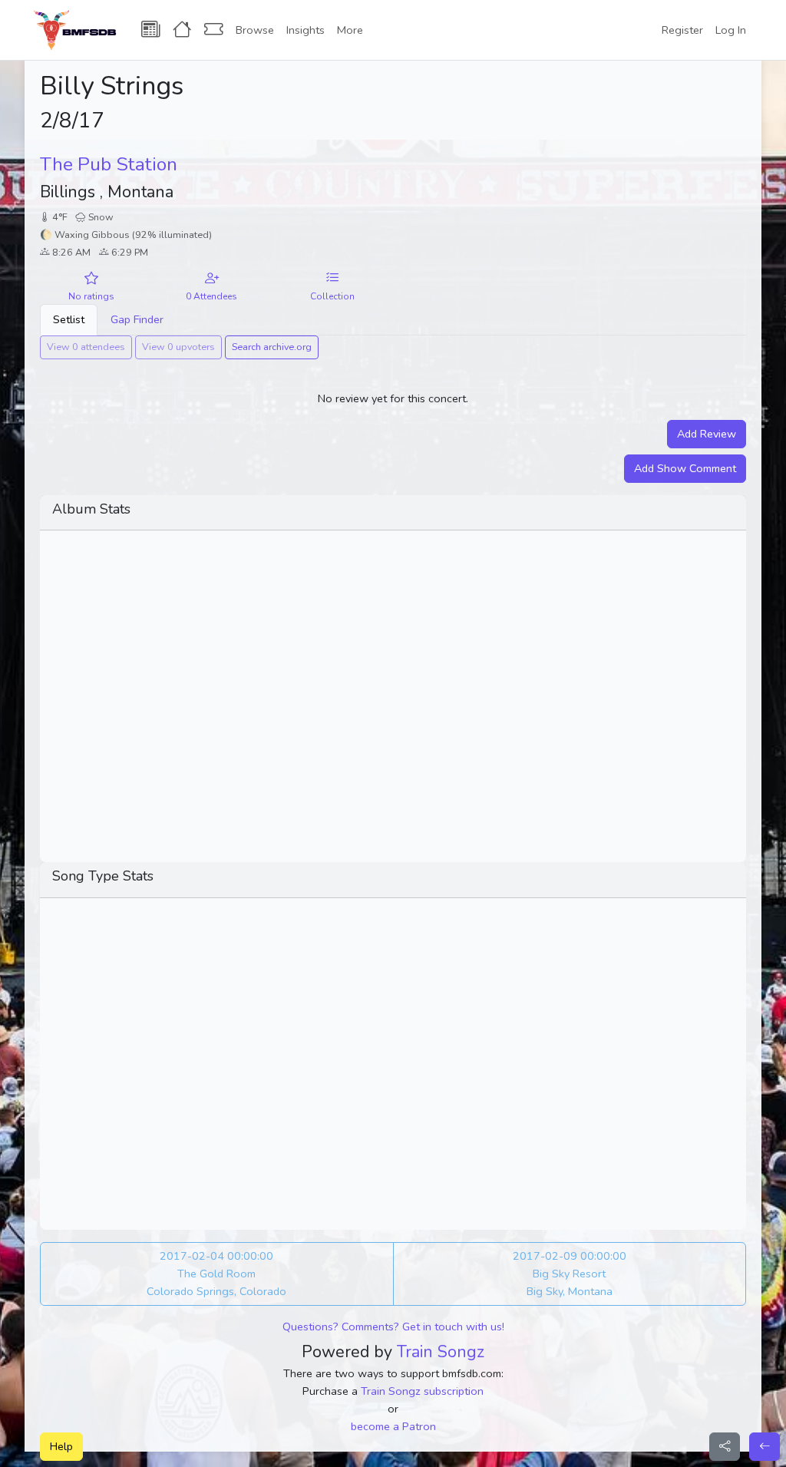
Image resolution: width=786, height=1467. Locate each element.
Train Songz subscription (422, 1391)
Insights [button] (305, 30)
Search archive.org (272, 346)
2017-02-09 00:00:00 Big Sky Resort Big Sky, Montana (569, 1273)
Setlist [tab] (68, 319)
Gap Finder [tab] (137, 319)
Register (682, 30)
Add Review (706, 433)
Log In (730, 30)
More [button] (350, 30)
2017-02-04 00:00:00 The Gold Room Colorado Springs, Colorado (216, 1273)
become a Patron (393, 1426)
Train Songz (440, 1351)
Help (61, 1446)
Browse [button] (255, 30)
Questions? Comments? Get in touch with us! (393, 1326)
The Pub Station (108, 164)
